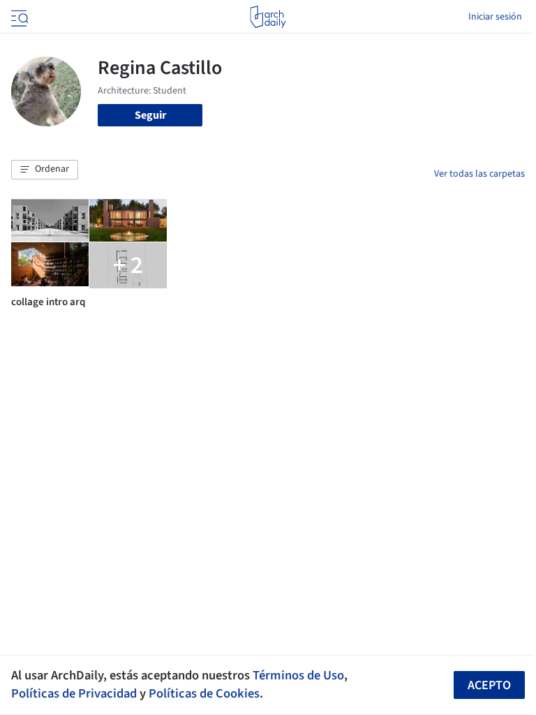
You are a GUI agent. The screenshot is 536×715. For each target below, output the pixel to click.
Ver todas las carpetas (479, 174)
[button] (44, 169)
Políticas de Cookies (204, 693)
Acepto (489, 685)
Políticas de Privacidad (74, 693)
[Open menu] (18, 17)
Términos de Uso (298, 675)
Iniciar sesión (495, 17)
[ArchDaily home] (267, 17)
